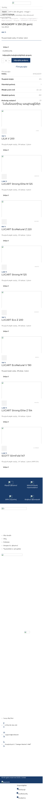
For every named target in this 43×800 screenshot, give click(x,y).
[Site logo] (21, 3)
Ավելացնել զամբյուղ (21, 60)
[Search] (41, 3)
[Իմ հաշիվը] (38, 3)
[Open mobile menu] (2, 3)
